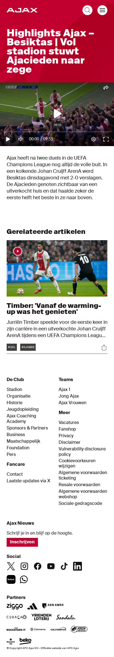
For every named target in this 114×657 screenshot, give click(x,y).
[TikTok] (64, 566)
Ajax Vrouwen (72, 403)
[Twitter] (11, 566)
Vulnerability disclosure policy (82, 451)
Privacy (66, 436)
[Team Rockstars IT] (16, 630)
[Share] (104, 347)
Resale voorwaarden (79, 485)
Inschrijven (22, 542)
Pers (11, 454)
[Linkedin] (77, 566)
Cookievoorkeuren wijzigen (77, 463)
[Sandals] (66, 618)
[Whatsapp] (24, 579)
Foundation (18, 448)
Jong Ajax (69, 396)
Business (16, 434)
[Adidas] (32, 606)
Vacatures (69, 422)
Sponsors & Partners (27, 428)
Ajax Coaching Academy (21, 418)
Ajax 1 (64, 389)
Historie (14, 403)
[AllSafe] (79, 630)
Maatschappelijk (23, 441)
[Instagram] (24, 566)
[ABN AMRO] (52, 606)
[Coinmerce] (38, 630)
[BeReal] (11, 579)
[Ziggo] (15, 606)
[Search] (87, 10)
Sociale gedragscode (80, 503)
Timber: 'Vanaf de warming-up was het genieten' (54, 308)
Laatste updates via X (28, 481)
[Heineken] (11, 642)
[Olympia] (58, 630)
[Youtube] (50, 566)
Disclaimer (70, 442)
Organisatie (18, 396)
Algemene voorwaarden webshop (83, 494)
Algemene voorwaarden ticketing (83, 475)
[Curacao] (17, 617)
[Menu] (102, 10)
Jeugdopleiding (23, 409)
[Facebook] (37, 566)
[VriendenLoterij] (41, 618)
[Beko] (26, 642)
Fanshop (67, 429)
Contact (15, 474)
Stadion (14, 389)
